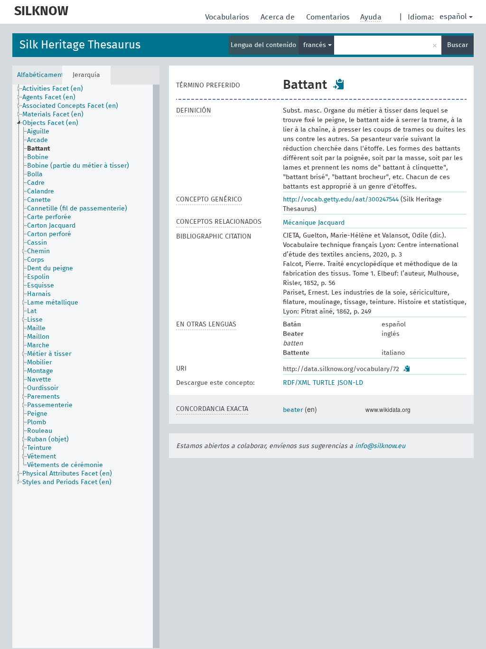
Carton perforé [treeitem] (49, 234)
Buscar (457, 45)
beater (293, 410)
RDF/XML (296, 383)
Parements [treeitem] (43, 396)
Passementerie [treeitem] (50, 405)
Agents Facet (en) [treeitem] (48, 97)
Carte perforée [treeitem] (49, 217)
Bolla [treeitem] (35, 174)
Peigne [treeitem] (37, 413)
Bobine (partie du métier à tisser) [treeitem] (78, 165)
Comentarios (329, 17)
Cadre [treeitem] (36, 183)
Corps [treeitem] (35, 260)
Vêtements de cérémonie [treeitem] (65, 465)
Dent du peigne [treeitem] (50, 268)
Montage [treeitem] (40, 371)
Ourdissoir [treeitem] (42, 388)
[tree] (85, 366)
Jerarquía (86, 75)
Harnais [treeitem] (39, 294)
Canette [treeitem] (39, 200)
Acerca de (279, 17)
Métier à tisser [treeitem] (49, 354)
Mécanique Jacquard (314, 223)
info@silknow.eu (380, 446)
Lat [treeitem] (32, 311)
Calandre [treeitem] (40, 191)
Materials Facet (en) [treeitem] (53, 114)
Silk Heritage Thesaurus (79, 45)
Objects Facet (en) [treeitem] (50, 123)
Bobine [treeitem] (37, 157)
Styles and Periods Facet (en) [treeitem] (67, 482)
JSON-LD (350, 383)
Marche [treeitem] (38, 345)
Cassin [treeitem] (37, 242)
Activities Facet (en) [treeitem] (52, 89)
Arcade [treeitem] (37, 140)
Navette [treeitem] (39, 379)
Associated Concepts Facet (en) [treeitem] (70, 106)
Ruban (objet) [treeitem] (48, 439)
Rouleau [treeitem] (39, 431)
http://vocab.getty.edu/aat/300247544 (341, 199)
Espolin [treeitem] (38, 277)
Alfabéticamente (39, 75)
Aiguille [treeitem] (38, 131)
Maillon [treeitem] (38, 337)
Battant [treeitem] (38, 148)
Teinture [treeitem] (39, 448)
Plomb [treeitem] (36, 422)
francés (315, 45)
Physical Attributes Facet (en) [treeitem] (67, 473)
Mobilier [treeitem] (39, 362)
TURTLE (324, 383)
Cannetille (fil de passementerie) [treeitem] (77, 208)
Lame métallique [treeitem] (52, 302)
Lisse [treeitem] (35, 319)
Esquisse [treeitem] (40, 285)
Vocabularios (228, 17)
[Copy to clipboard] (339, 84)
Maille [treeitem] (36, 328)
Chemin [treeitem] (38, 251)
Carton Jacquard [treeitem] (51, 225)
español (453, 16)
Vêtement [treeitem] (41, 456)
